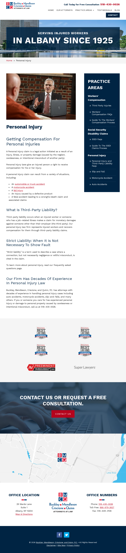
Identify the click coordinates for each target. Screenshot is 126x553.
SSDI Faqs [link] (97, 139)
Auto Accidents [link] (99, 184)
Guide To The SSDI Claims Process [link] (101, 146)
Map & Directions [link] (24, 514)
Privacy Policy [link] (73, 545)
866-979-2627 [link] (107, 507)
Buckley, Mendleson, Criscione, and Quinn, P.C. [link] (56, 542)
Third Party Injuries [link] (101, 105)
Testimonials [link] (104, 10)
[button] (59, 535)
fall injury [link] (18, 190)
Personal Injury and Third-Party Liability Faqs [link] (102, 163)
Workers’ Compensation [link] (96, 97)
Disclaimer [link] (51, 545)
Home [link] (51, 10)
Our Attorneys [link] (64, 10)
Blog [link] (117, 10)
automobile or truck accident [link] (30, 184)
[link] (20, 8)
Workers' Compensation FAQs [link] (102, 113)
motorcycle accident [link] (24, 187)
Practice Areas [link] (83, 10)
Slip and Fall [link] (98, 171)
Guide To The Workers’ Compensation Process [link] (103, 121)
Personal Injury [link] (97, 155)
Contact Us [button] (63, 414)
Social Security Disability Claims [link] (98, 131)
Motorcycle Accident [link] (102, 178)
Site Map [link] (61, 545)
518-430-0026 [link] (110, 4)
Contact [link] (113, 15)
